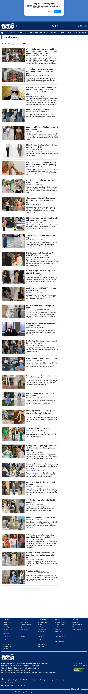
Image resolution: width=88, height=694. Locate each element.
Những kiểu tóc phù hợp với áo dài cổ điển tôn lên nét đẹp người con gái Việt (41, 448)
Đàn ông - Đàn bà (59, 631)
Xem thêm (29, 589)
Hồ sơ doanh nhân (42, 629)
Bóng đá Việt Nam (42, 644)
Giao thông (6, 627)
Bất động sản (41, 631)
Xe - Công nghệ (41, 627)
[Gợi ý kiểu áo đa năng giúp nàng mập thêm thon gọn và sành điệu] (13, 541)
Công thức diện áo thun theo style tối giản (41, 483)
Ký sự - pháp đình (25, 627)
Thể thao (5, 648)
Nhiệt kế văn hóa (7, 646)
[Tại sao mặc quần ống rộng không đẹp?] (13, 241)
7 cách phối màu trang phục (38, 428)
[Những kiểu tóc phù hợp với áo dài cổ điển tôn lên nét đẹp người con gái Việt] (13, 451)
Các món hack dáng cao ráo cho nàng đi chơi (40, 394)
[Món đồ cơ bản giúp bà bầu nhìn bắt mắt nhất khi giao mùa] (13, 224)
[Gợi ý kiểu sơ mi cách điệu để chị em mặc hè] (13, 506)
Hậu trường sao (7, 644)
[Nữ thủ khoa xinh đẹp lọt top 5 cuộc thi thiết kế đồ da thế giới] (13, 259)
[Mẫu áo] (13, 115)
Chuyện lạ (29, 96)
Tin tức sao (29, 327)
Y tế (4, 631)
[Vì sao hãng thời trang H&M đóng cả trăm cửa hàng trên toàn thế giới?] (13, 75)
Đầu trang (74, 689)
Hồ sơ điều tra (24, 629)
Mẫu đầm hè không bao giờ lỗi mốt (41, 517)
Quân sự (74, 627)
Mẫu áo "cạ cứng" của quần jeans (40, 110)
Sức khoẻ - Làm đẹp (31, 111)
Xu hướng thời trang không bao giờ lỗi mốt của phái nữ (41, 342)
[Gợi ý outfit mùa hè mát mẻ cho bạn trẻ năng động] (13, 186)
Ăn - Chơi (28, 131)
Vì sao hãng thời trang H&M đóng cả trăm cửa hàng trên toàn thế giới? (41, 71)
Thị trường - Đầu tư (31, 75)
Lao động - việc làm (8, 629)
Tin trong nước (7, 622)
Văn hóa (62, 32)
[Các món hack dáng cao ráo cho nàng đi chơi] (13, 399)
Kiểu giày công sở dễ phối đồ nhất (41, 376)
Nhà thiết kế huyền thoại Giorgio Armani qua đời (40, 324)
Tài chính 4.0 (41, 624)
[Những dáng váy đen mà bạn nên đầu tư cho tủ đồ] (13, 277)
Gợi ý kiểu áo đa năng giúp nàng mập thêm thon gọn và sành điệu (40, 536)
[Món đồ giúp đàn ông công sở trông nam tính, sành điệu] (13, 151)
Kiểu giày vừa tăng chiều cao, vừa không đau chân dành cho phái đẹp (41, 163)
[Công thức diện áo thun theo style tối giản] (13, 488)
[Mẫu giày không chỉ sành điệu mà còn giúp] (13, 417)
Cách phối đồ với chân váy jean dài (41, 358)
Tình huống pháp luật (26, 624)
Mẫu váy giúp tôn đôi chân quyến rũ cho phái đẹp (42, 128)
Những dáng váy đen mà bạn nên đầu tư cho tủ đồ (40, 272)
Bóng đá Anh (41, 646)
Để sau (50, 11)
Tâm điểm (5, 624)
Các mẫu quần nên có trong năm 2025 (40, 307)
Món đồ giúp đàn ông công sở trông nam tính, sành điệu (41, 146)
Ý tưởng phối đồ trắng (36, 571)
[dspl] (2, 32)
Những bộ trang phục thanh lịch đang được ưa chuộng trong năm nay (40, 555)
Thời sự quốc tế (76, 622)
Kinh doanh (33, 32)
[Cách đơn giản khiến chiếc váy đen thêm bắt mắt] (13, 294)
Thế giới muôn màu (76, 629)
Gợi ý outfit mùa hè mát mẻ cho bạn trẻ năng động (42, 181)
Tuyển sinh (57, 643)
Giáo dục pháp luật (60, 637)
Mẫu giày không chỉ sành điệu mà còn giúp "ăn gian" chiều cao (40, 412)
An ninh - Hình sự (30, 55)
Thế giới (53, 32)
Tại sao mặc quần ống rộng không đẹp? (40, 236)
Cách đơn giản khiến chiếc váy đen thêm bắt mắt (41, 289)
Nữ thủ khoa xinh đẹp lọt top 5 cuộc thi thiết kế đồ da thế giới (41, 254)
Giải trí (5, 642)
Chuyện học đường (31, 257)
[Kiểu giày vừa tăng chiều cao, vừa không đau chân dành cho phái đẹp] (13, 168)
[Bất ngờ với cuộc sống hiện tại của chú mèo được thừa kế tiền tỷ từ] (13, 93)
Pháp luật (22, 32)
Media (69, 32)
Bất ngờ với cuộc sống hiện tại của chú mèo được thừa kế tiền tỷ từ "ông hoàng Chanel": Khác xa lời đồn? (41, 90)
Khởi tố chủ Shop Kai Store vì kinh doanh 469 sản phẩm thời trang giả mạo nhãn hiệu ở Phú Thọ (41, 51)
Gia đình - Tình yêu (59, 624)
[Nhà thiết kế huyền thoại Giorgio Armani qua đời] (13, 329)
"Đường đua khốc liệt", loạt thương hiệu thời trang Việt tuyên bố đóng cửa (41, 200)
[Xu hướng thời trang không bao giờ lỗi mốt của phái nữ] (13, 347)
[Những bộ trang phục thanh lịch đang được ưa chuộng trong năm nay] (13, 559)
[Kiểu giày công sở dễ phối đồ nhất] (13, 382)
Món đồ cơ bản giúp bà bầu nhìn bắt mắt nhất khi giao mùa (42, 219)
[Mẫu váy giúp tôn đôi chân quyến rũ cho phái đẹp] (13, 133)
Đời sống (44, 32)
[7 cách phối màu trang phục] (13, 434)
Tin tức (13, 32)
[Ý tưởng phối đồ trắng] (13, 577)
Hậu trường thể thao (43, 642)
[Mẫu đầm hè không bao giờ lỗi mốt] (13, 523)
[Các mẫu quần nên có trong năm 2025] (13, 311)
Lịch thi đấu (40, 639)
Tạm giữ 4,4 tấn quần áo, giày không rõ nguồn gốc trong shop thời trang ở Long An (42, 466)
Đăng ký (57, 11)
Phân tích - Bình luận (77, 624)
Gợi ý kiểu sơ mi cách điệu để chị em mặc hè (40, 501)
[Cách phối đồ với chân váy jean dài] (13, 364)
